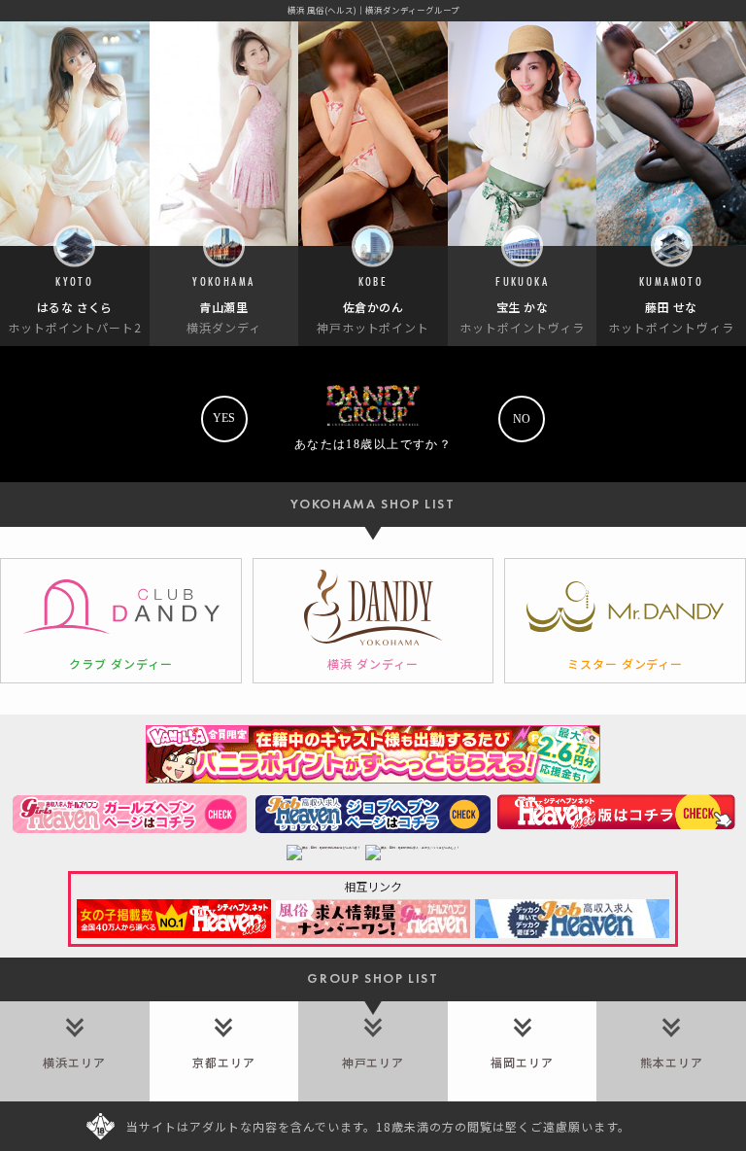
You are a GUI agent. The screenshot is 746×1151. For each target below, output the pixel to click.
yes (224, 418)
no (521, 419)
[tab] (75, 1051)
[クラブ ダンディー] (121, 620)
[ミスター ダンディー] (625, 620)
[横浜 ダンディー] (373, 620)
